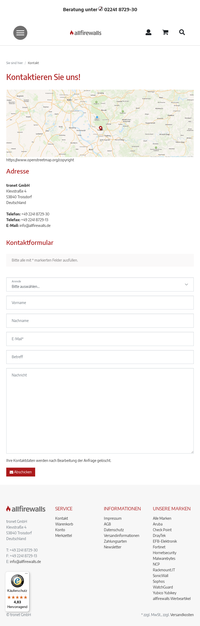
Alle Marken (162, 518)
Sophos (159, 581)
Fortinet (159, 547)
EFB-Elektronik (165, 541)
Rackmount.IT (164, 570)
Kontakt (61, 518)
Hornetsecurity (164, 552)
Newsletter (112, 547)
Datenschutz (114, 530)
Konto (60, 530)
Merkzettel (63, 535)
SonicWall (160, 575)
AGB (107, 524)
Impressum (113, 518)
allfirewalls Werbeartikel (172, 598)
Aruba (157, 524)
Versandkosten (182, 614)
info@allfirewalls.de (35, 225)
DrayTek (159, 535)
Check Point (162, 530)
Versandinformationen (121, 535)
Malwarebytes (164, 558)
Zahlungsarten (115, 541)
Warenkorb (64, 524)
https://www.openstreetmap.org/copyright (40, 160)
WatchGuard (163, 587)
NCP (156, 564)
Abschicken (22, 472)
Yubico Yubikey (164, 593)
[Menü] (26, 575)
